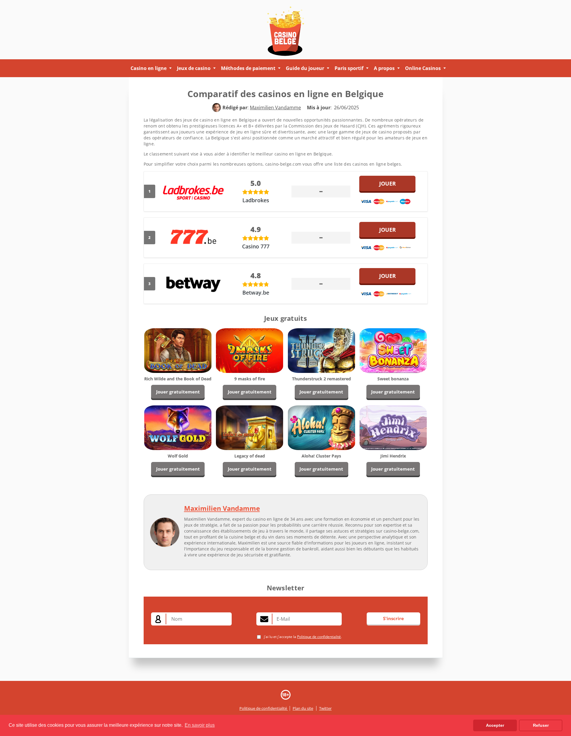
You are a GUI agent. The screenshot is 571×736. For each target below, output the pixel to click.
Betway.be (255, 292)
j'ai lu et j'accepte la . (302, 636)
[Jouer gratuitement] (177, 350)
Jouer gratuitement (178, 392)
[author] (216, 107)
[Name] (158, 619)
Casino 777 (255, 246)
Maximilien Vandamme (222, 508)
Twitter (325, 708)
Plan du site (303, 708)
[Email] (264, 619)
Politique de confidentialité (319, 636)
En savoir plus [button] (200, 725)
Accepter (495, 725)
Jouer (387, 183)
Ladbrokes (255, 200)
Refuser (541, 725)
